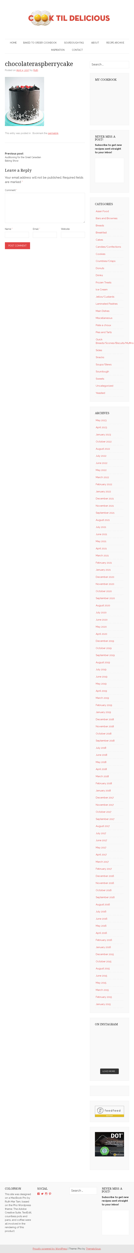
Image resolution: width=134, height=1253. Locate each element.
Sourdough (102, 371)
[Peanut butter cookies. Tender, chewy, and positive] (117, 1034)
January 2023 (103, 434)
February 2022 (104, 484)
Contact (77, 50)
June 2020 (102, 619)
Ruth (35, 70)
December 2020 (105, 577)
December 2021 (105, 498)
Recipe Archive (115, 42)
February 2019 (104, 705)
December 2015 (105, 954)
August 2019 (103, 662)
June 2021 (101, 534)
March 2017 (102, 861)
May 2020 (101, 626)
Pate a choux (103, 325)
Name (9, 229)
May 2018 (101, 762)
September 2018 (105, 740)
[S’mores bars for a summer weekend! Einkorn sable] (117, 1043)
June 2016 (101, 918)
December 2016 (105, 876)
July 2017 (101, 833)
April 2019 (101, 690)
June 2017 (101, 840)
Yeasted (100, 393)
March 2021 (102, 555)
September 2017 (105, 819)
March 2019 (102, 697)
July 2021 (101, 527)
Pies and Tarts (104, 332)
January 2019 (103, 712)
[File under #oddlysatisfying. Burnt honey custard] (102, 1034)
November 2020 (105, 584)
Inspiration (58, 50)
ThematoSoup (93, 1248)
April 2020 (101, 633)
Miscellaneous (104, 318)
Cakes (99, 239)
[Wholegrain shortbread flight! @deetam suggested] (117, 1062)
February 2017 (104, 868)
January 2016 (103, 947)
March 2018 (102, 776)
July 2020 (101, 612)
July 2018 (101, 747)
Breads (100, 225)
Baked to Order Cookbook (40, 42)
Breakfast (101, 232)
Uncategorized (104, 385)
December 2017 (105, 797)
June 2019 (101, 676)
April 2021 (101, 548)
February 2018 (104, 783)
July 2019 (101, 669)
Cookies (100, 254)
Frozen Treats (103, 282)
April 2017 (101, 854)
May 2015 (101, 982)
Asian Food (102, 211)
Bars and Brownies (106, 218)
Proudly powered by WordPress (50, 1248)
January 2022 (103, 491)
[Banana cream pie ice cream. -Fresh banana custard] (117, 1052)
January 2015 (103, 1004)
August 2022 (103, 448)
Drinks (99, 275)
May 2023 (101, 420)
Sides (99, 350)
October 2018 (103, 733)
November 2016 (105, 883)
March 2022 (102, 477)
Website (65, 229)
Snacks (100, 357)
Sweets (100, 378)
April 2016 (101, 933)
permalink (53, 133)
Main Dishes (102, 311)
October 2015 (103, 961)
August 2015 (103, 968)
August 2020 (103, 605)
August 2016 (103, 904)
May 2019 (101, 683)
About (95, 42)
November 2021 (105, 505)
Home (13, 42)
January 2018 (103, 790)
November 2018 (105, 726)
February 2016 (104, 940)
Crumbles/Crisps (105, 261)
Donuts (100, 268)
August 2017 (103, 826)
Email (36, 229)
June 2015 (101, 975)
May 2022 (101, 470)
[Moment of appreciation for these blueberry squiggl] (102, 1052)
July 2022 (101, 455)
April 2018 (101, 769)
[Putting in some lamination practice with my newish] (102, 1043)
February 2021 (104, 562)
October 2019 (104, 648)
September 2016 (105, 897)
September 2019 (105, 655)
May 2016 (101, 925)
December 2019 (105, 641)
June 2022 (101, 463)
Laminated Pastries (106, 303)
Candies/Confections (108, 246)
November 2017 (105, 804)
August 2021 (103, 520)
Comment (11, 190)
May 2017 (101, 847)
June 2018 (101, 754)
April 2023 (101, 427)
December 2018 (105, 719)
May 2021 (101, 541)
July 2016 (101, 911)
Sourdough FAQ (74, 42)
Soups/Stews (103, 364)
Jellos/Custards (105, 296)
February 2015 (104, 997)
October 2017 (103, 811)
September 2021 (105, 512)
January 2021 (103, 569)
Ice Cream (102, 289)
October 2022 (104, 441)
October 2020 (104, 591)
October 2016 (104, 890)
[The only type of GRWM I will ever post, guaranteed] (102, 1062)
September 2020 (105, 598)
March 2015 (102, 989)
